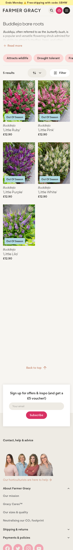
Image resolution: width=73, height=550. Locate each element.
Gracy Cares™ (12, 504)
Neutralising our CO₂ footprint (23, 520)
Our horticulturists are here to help (25, 480)
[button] (66, 10)
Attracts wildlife (17, 58)
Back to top (34, 367)
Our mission (11, 496)
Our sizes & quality (15, 512)
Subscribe (36, 415)
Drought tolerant (48, 58)
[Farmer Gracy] (22, 10)
